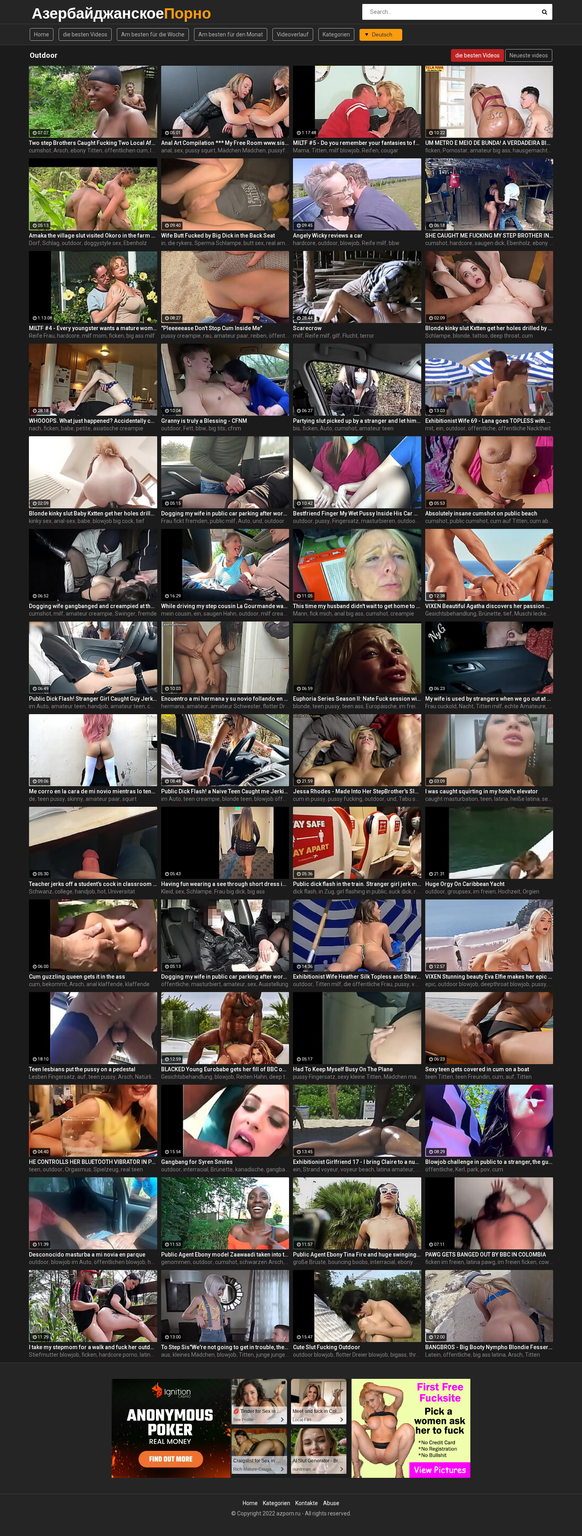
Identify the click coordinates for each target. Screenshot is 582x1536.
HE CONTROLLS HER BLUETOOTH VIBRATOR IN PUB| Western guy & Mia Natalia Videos (93, 1162)
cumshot (40, 150)
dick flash (304, 891)
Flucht (350, 336)
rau (207, 336)
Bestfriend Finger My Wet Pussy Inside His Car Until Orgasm (357, 513)
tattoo (480, 336)
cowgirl (156, 706)
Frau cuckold (440, 706)
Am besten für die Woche (152, 34)
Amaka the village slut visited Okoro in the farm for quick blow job (93, 235)
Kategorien (336, 34)
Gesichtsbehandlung (450, 613)
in (163, 243)
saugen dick (489, 243)
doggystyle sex (102, 243)
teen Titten (439, 1077)
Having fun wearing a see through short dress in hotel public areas (225, 884)
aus (165, 1355)
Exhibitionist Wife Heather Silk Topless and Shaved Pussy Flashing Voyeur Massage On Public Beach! (357, 976)
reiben (258, 336)
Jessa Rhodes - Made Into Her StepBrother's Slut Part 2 (357, 791)
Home (41, 34)
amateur (197, 706)
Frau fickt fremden (184, 521)
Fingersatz (345, 521)
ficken (432, 150)
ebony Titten (86, 150)
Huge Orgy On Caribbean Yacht (464, 884)
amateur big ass (490, 150)
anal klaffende (104, 984)
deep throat (504, 336)
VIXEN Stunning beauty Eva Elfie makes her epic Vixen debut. (489, 976)
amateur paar (231, 336)
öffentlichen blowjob (119, 1262)
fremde (147, 613)
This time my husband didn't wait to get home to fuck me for (357, 606)
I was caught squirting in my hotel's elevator (481, 791)
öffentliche (482, 428)
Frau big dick (229, 891)
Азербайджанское (52, 13)
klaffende (137, 984)
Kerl (460, 1169)
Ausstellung (273, 984)
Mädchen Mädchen (242, 150)
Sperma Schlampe (217, 243)
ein (439, 428)
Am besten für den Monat (230, 34)
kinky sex (40, 521)
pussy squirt (200, 150)
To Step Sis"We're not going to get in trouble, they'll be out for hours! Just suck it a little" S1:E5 (225, 1347)
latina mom (154, 1355)
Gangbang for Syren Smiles (197, 1162)
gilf (336, 336)
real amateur (282, 243)
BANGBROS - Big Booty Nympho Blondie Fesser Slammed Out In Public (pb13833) (489, 1347)
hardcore (304, 243)
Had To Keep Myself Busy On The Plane (343, 1069)
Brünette (490, 613)
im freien (484, 891)
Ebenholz (135, 243)
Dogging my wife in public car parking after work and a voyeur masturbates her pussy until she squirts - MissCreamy (225, 976)
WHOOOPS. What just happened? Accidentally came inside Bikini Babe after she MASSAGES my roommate (93, 421)
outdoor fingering (419, 521)
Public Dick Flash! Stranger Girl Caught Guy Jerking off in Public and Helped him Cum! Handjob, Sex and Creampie (93, 699)
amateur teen (376, 428)
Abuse (331, 1503)
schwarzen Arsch (261, 1262)
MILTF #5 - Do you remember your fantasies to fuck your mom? (357, 143)
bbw (394, 243)
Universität (121, 891)
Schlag (50, 243)
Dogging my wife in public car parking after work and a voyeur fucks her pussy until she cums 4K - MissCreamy (225, 513)
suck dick (400, 891)
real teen (132, 1169)
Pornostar (455, 150)
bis (296, 428)
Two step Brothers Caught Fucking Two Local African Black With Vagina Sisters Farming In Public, (93, 143)
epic (430, 984)
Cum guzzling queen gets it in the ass (77, 976)
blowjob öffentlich (276, 799)
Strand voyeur (320, 1169)
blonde (461, 336)
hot (101, 891)
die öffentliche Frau (368, 984)
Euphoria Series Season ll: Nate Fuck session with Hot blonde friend (357, 699)
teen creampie (201, 799)
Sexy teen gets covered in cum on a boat (477, 1069)
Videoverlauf (293, 34)
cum (527, 336)
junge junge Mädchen (283, 1355)
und (257, 521)
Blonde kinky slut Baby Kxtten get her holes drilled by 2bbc (93, 513)
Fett (188, 428)
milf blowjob (344, 150)
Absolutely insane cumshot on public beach (481, 513)
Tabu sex (410, 799)
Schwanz (40, 891)
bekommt (54, 984)
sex (178, 150)
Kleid (167, 891)
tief (140, 521)
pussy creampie (181, 336)
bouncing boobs (348, 1262)
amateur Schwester (236, 706)
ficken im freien (444, 1262)
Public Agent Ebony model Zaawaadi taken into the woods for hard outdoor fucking (225, 1254)
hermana (172, 706)
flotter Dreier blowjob (362, 1355)
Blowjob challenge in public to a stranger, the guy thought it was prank (489, 1162)
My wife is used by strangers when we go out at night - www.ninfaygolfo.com (489, 699)
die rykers (180, 243)
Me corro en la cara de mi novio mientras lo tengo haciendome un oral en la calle (93, 791)
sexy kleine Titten (359, 1077)
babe (67, 428)
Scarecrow (307, 328)
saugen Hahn (220, 613)
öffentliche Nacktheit (524, 428)
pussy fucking (345, 799)
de (32, 799)
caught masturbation (451, 799)
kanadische (249, 1169)
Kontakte (306, 1503)
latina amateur (395, 1169)
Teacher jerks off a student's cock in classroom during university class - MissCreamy (93, 884)
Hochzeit (509, 891)
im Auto (39, 706)
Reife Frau (42, 336)
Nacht (466, 706)
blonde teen (237, 799)
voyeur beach (357, 1169)
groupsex (459, 891)
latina (501, 799)
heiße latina (525, 799)
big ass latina (489, 1355)
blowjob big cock (113, 521)
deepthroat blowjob (505, 984)
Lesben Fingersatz (52, 1077)
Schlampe (438, 336)
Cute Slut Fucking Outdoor (326, 1347)
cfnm (234, 428)
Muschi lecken (532, 613)
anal (166, 150)
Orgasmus (78, 1169)
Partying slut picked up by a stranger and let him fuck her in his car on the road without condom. (357, 421)
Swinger (125, 613)
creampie (402, 613)
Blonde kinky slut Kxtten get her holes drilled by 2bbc (489, 328)
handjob (98, 706)
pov (485, 1169)
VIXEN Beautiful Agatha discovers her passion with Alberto (489, 606)
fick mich (321, 613)
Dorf (34, 243)
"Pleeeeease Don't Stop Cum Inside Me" (211, 328)
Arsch (60, 150)
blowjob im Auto (71, 1262)
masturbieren (378, 521)
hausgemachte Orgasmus (545, 150)
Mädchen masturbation (413, 1077)
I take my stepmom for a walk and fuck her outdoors (93, 1347)
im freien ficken (418, 706)
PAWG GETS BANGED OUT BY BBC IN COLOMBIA (485, 1254)
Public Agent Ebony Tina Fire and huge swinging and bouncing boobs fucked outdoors (357, 1254)
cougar (389, 150)
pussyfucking (284, 150)
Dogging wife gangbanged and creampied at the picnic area (93, 606)
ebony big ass (415, 1262)
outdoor (72, 243)
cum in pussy (309, 799)
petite (83, 428)
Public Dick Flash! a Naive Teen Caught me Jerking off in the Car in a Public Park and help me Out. (225, 791)
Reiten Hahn (251, 1077)
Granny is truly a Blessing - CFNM (204, 421)
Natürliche (147, 1077)
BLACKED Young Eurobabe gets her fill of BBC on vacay (225, 1069)
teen (486, 799)
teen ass (352, 706)
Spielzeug (105, 1169)
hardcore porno (118, 1355)
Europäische (381, 706)
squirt (129, 799)
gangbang (278, 1169)
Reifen (370, 150)
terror (367, 336)
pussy (322, 521)
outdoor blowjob (458, 984)
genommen (175, 1262)
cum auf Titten (508, 521)
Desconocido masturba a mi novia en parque (87, 1254)
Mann (300, 613)
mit (429, 428)
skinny (75, 799)
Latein (433, 1355)
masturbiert (206, 984)
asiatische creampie (118, 428)
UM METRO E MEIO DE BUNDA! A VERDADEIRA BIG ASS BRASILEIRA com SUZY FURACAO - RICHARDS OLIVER (489, 143)
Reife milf (374, 243)
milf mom (94, 336)
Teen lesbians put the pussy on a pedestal (82, 1069)
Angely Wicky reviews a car (328, 235)
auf (81, 1077)
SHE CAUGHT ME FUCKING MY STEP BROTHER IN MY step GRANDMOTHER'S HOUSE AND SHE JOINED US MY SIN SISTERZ (489, 235)
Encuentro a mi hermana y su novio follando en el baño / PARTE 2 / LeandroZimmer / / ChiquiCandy (225, 699)
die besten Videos (85, 34)
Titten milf (489, 706)
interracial (195, 1169)
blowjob (349, 243)
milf (298, 336)
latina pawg (480, 1262)
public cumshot (469, 521)
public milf (223, 521)
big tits (217, 428)
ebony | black (549, 243)
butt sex (253, 243)
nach (35, 428)
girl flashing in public (361, 891)
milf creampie (278, 613)
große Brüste (309, 1262)
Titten (319, 150)
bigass (398, 1355)
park (472, 1169)
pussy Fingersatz (314, 1077)
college (63, 891)
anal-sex (64, 521)
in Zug (326, 891)
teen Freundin (472, 1077)
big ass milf (140, 336)
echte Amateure (525, 706)
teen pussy (326, 706)
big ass (256, 891)
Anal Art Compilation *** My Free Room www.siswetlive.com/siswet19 (225, 143)
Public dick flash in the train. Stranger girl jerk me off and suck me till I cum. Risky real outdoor (357, 884)
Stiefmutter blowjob (54, 1355)
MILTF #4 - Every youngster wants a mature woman (93, 328)
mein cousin (176, 613)
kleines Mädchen (194, 1355)
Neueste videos (529, 55)
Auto (326, 428)
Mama (301, 150)
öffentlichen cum (126, 150)
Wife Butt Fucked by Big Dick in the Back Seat (218, 235)
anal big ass (348, 613)
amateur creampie (89, 613)
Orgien (531, 891)
